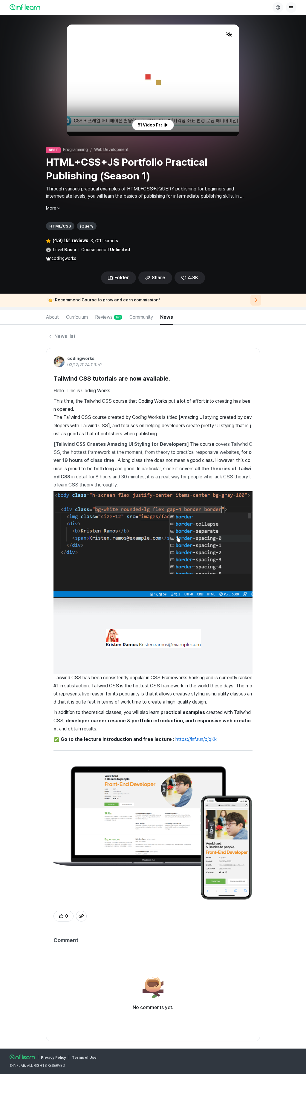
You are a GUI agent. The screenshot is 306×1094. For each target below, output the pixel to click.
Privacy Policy (53, 1057)
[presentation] (153, 125)
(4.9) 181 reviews (70, 240)
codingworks (63, 258)
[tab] (52, 317)
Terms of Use (84, 1057)
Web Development (111, 149)
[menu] (291, 7)
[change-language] (278, 7)
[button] (153, 80)
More (51, 208)
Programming (75, 149)
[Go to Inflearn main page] (25, 7)
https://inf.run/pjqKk (196, 739)
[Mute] (229, 34)
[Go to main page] (22, 1057)
